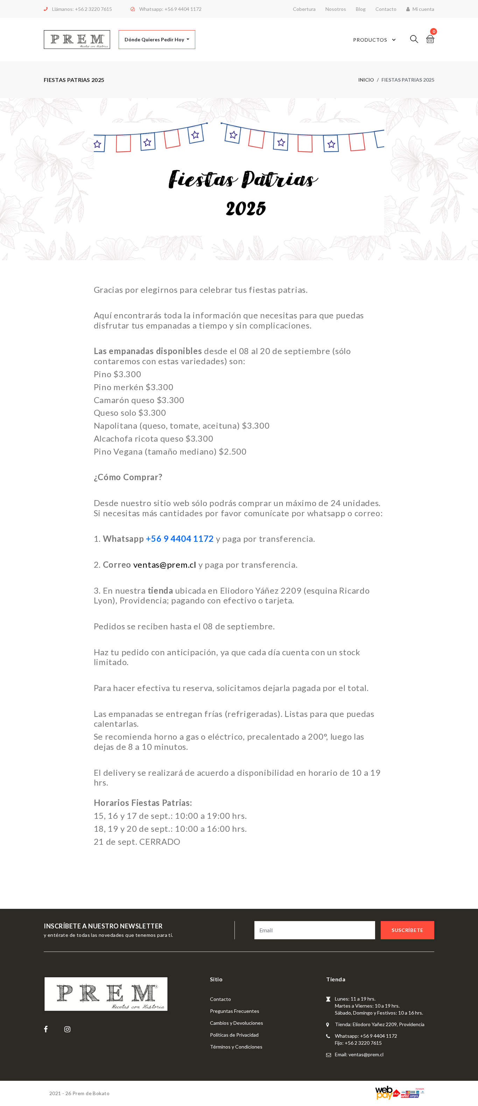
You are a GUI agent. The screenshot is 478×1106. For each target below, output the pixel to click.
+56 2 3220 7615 (93, 9)
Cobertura (304, 9)
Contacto (385, 9)
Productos (370, 40)
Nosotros (335, 9)
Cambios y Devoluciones (236, 1023)
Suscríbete (407, 930)
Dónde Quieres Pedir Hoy (155, 39)
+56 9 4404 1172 (183, 9)
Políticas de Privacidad (234, 1035)
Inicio (366, 80)
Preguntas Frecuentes (234, 1011)
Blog (361, 9)
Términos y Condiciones (236, 1047)
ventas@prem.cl (164, 564)
